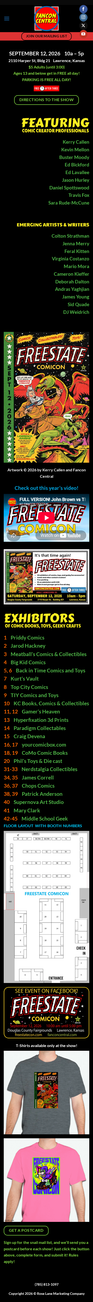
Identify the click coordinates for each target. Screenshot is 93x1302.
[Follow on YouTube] (83, 34)
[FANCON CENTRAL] (46, 18)
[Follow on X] (83, 26)
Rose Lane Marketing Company (61, 1293)
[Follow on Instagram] (83, 17)
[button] (7, 18)
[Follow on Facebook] (83, 9)
